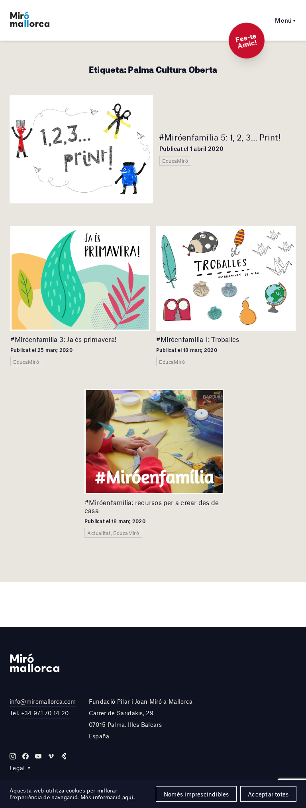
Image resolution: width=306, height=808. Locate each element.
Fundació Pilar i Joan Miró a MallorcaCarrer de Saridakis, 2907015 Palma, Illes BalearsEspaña (141, 718)
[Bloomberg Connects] (64, 756)
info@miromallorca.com (43, 701)
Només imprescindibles (196, 794)
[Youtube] (38, 756)
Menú (283, 20)
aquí (127, 797)
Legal (17, 767)
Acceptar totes (268, 794)
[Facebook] (25, 756)
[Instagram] (13, 756)
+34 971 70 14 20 (45, 712)
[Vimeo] (51, 756)
